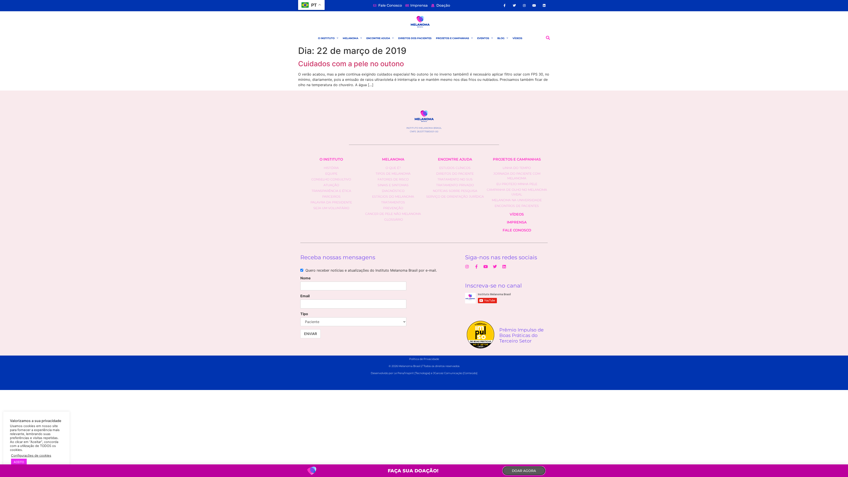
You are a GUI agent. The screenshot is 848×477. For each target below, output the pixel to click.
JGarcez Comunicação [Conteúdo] (455, 373)
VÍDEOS (517, 38)
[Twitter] (514, 6)
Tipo (304, 314)
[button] (548, 38)
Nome (305, 278)
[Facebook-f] (504, 6)
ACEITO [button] (19, 462)
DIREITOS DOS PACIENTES (415, 38)
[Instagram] (524, 6)
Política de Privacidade (424, 359)
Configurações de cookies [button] (31, 456)
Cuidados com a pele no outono (351, 63)
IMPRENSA (517, 222)
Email (305, 296)
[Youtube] (534, 6)
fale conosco (517, 230)
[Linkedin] (544, 6)
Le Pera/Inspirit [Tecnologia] (412, 373)
